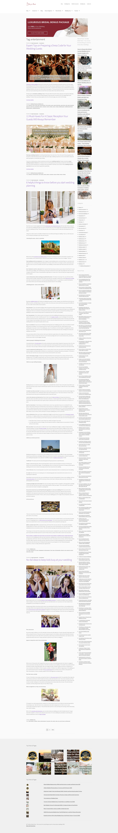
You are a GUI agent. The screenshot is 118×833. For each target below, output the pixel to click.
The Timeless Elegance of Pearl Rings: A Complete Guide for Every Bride (85, 463)
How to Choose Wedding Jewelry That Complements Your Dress (85, 376)
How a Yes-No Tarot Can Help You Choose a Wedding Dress (85, 597)
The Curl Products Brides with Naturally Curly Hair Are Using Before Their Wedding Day (84, 397)
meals (54, 721)
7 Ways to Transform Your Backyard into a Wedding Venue (85, 393)
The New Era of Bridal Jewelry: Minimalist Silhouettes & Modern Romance (85, 663)
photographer (57, 550)
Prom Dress (81, 230)
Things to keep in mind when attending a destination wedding (84, 386)
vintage (56, 106)
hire (51, 721)
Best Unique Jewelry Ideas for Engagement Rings (84, 422)
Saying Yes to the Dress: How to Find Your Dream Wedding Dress (85, 442)
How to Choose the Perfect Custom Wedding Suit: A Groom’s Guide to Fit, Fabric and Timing (85, 276)
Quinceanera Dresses (83, 232)
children (35, 721)
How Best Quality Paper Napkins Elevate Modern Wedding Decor (85, 418)
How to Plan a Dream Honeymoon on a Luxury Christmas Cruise (85, 642)
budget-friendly (54, 317)
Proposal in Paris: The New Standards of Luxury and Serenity (84, 373)
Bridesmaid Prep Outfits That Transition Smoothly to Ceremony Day (84, 568)
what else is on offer (70, 278)
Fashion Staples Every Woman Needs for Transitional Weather (85, 390)
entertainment (42, 105)
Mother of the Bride (82, 224)
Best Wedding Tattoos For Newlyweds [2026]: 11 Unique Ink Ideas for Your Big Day (60, 805)
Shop (62, 3)
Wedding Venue (82, 261)
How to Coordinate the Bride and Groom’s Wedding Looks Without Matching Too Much (85, 292)
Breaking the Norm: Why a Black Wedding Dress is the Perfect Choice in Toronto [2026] (62, 815)
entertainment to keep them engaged (37, 609)
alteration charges (70, 414)
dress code (37, 105)
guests (41, 106)
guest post (32, 106)
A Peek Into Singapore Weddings (85, 556)
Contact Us (89, 3)
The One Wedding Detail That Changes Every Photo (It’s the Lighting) (84, 68)
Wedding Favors (82, 242)
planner (62, 550)
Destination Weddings (83, 213)
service (48, 106)
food (47, 105)
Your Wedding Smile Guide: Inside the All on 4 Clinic (85, 639)
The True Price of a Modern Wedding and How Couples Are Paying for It (84, 535)
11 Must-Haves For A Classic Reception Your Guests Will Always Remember (47, 118)
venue (54, 106)
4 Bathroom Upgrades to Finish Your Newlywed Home (85, 448)
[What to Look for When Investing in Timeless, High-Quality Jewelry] (84, 195)
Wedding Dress (67, 3)
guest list (28, 106)
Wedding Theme (82, 257)
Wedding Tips (82, 3)
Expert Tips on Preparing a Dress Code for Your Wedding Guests (48, 47)
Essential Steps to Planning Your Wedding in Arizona (85, 618)
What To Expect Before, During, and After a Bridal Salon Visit (85, 587)
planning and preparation (36, 711)
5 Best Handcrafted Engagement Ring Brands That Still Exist (85, 512)
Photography (81, 226)
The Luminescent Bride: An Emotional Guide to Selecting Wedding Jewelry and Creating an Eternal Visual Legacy (85, 381)
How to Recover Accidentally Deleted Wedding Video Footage (85, 516)
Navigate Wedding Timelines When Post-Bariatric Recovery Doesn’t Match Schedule (84, 563)
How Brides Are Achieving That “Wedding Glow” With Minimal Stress (85, 480)
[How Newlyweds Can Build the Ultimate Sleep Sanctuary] (84, 136)
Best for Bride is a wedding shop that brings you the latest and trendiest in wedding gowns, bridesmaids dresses (49, 535)
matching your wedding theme (40, 256)
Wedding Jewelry (82, 247)
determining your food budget (46, 520)
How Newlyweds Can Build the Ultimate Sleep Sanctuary (84, 128)
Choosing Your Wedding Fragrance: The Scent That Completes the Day (84, 368)
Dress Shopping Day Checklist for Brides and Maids (85, 406)
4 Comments (41, 180)
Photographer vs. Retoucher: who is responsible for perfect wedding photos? (85, 342)
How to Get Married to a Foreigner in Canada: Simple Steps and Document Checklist (85, 322)
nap (59, 721)
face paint (48, 721)
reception (44, 106)
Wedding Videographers (84, 265)
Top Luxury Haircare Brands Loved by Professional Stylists (85, 546)
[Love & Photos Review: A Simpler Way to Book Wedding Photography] (84, 165)
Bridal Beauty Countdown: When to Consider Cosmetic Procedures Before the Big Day (85, 609)
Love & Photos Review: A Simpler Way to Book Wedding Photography (83, 158)
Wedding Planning (34, 103)
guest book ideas (57, 105)
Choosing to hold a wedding (32, 84)
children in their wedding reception (48, 600)
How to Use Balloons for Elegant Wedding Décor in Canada (84, 82)
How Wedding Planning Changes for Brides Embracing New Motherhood (85, 553)
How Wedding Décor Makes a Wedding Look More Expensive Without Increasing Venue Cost (85, 402)
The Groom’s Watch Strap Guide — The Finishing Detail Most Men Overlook (84, 143)
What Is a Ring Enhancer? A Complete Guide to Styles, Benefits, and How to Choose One (85, 494)
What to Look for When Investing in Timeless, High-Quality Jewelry (83, 187)
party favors (62, 721)
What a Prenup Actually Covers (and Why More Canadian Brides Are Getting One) (85, 489)
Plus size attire (82, 228)
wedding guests (29, 108)
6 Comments (41, 557)
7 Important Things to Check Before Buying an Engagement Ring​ (84, 649)
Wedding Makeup (82, 251)
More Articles (58, 10)
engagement (41, 550)
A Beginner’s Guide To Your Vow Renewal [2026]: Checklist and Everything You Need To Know (63, 791)
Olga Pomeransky (34, 43)
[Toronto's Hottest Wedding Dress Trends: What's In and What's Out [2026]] (85, 768)
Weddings (81, 263)
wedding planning (36, 108)
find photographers (30, 479)
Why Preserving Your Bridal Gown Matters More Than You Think (85, 584)
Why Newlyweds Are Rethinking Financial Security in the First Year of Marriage (85, 604)
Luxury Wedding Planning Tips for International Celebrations (84, 425)
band (29, 550)
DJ (35, 550)
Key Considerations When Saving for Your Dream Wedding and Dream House (85, 509)
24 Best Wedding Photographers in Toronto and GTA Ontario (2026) (58, 787)
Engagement (81, 215)
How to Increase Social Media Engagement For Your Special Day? (84, 614)
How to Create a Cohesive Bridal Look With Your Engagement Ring (84, 97)
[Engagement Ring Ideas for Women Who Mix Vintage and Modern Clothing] (84, 180)
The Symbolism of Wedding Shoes (51, 798)
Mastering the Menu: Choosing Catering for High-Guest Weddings (84, 459)
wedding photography (58, 457)
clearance (33, 550)
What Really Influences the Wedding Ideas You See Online (84, 591)
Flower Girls (81, 219)
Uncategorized (82, 234)
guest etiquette (71, 105)
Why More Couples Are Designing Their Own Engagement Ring (85, 353)
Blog (42, 10)
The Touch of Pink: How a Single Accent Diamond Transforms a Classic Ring (85, 334)
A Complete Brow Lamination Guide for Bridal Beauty (84, 621)
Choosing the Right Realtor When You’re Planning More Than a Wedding (85, 528)
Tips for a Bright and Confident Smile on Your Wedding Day (85, 594)
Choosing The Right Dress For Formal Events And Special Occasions (84, 468)
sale (65, 550)
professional (67, 721)
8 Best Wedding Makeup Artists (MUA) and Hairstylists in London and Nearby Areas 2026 (62, 784)
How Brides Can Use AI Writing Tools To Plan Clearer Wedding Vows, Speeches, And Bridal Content (84, 434)
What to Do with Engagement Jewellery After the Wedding (84, 543)
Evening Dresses (82, 217)
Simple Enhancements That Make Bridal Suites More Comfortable (85, 601)
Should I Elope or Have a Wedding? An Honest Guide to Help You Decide (84, 410)
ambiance (30, 105)
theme (51, 106)
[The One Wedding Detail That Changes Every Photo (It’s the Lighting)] (84, 75)
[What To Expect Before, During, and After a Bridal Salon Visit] (73, 768)
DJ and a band (38, 343)
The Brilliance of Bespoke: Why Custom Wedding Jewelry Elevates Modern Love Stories (85, 628)
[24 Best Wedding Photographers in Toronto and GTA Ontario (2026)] (85, 756)
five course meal (54, 677)
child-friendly (31, 721)
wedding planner (34, 301)
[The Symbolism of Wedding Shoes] (57, 756)
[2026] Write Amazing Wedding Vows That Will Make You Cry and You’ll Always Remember (62, 812)
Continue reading (30, 100)
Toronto (76, 10)
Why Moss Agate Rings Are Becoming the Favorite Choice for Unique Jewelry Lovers (85, 414)
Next (53, 729)
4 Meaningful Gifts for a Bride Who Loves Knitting (84, 445)
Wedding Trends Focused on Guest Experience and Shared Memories (84, 429)
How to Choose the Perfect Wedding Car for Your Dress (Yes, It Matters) (85, 572)
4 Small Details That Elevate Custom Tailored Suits (84, 455)
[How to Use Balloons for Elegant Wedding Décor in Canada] (84, 90)
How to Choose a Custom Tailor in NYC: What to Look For (85, 350)
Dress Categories (48, 10)
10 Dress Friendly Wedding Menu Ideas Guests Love (85, 331)
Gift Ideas (80, 222)
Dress (34, 105)
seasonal (68, 550)
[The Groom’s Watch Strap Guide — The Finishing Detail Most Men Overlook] (84, 151)
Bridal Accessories (75, 3)
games (49, 105)
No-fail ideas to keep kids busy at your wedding (49, 559)
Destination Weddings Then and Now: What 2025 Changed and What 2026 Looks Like (85, 485)
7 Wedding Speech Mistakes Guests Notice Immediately (84, 438)
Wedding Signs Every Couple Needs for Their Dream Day (84, 576)
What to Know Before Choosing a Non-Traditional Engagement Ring (85, 473)
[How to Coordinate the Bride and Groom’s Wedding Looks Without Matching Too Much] (84, 121)
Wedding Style (81, 255)
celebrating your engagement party (53, 226)
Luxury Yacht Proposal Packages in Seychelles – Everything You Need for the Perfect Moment (85, 654)
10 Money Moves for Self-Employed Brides (83, 356)
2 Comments (41, 43)
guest (52, 105)
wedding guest (62, 106)
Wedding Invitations (83, 245)
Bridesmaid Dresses (82, 211)
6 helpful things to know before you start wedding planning (50, 184)
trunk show (28, 551)
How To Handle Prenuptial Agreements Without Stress (84, 539)
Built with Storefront (30, 826)
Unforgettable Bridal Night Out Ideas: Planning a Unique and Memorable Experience (61, 794)
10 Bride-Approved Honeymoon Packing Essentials (85, 346)
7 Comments (41, 113)
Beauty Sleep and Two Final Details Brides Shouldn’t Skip (84, 559)
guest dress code (64, 105)
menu (54, 550)
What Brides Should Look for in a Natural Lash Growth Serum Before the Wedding (85, 318)
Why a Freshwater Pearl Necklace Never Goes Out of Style (85, 476)
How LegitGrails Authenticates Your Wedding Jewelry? (85, 524)
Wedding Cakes (82, 236)
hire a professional (48, 669)
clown (39, 721)
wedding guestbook (69, 106)
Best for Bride (56, 397)
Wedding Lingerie (82, 249)
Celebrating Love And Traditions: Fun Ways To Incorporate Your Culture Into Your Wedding (85, 580)
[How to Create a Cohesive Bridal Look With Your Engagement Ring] (84, 105)
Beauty (80, 207)
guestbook (37, 106)
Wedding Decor (82, 238)
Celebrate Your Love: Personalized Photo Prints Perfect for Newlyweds (84, 520)
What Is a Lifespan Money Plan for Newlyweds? (85, 498)
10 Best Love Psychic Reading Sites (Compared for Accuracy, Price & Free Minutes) (84, 360)
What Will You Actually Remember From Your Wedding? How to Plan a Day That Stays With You (85, 327)
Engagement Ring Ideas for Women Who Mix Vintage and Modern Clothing (84, 173)
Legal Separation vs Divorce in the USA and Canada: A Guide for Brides (85, 658)
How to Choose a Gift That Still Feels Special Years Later (85, 549)
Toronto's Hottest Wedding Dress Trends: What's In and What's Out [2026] (59, 801)
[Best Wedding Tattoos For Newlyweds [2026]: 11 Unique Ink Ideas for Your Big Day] (32, 768)
